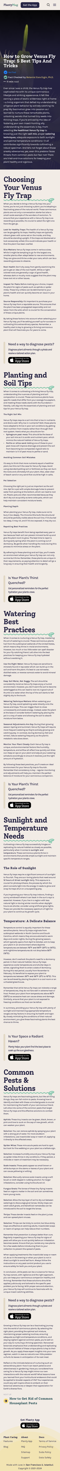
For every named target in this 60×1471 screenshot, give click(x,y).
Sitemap (25, 1452)
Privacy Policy (46, 1446)
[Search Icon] (48, 5)
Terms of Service (47, 1441)
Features (8, 1441)
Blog (5, 1446)
